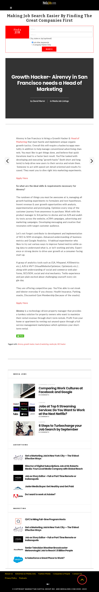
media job (53, 344)
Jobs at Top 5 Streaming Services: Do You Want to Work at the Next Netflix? (62, 410)
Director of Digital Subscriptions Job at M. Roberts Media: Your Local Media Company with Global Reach (54, 467)
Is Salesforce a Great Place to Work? (44, 558)
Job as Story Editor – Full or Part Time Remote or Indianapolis (50, 477)
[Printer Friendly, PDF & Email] (20, 336)
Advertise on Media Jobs (25, 573)
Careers (42, 402)
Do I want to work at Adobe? (40, 494)
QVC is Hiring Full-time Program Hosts (45, 519)
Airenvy (20, 344)
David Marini (39, 101)
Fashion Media (44, 573)
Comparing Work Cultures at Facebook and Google (61, 390)
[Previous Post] (7, 161)
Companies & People (47, 384)
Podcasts (23, 578)
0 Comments (44, 395)
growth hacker (29, 344)
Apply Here (22, 178)
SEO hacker (61, 344)
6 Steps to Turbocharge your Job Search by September (60, 427)
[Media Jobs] (49, 3)
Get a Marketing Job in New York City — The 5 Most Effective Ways (52, 457)
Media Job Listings (60, 101)
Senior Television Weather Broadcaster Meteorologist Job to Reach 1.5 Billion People (49, 549)
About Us (9, 573)
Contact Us (77, 573)
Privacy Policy (11, 578)
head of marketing (42, 344)
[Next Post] (91, 161)
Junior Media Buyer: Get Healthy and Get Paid (49, 486)
